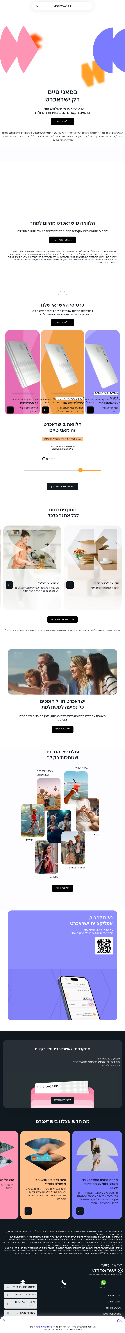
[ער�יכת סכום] (43, 458)
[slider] (80, 470)
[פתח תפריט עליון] (86, 6)
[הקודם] (66, 293)
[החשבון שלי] (37, 6)
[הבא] (58, 293)
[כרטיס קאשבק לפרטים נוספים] (90, 410)
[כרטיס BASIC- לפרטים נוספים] (45, 410)
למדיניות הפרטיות (41, 1327)
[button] (112, 691)
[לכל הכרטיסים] (10, 410)
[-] (70, 585)
